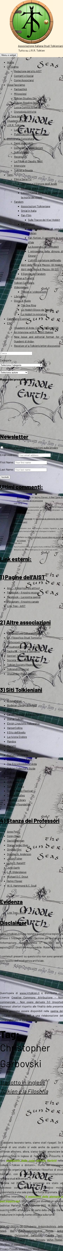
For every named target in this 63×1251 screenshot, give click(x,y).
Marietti (11, 746)
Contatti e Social (23, 75)
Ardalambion (14, 701)
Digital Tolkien (15, 718)
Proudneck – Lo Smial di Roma (24, 646)
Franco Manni (8, 1239)
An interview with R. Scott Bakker (33, 332)
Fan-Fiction (28, 224)
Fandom (18, 201)
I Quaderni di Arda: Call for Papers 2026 (36, 327)
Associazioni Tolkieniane (35, 206)
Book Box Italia (24, 497)
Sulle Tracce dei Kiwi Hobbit (44, 219)
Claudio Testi (54, 1235)
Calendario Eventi (17, 318)
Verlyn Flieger (14, 881)
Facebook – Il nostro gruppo (23, 592)
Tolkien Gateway (16, 777)
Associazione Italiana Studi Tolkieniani (40, 45)
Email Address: (9, 455)
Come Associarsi (24, 80)
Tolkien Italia (14, 781)
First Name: (7, 462)
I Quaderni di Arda (17, 120)
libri (12, 1230)
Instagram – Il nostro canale (23, 601)
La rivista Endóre (17, 736)
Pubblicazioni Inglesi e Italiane (31, 134)
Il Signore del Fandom (33, 273)
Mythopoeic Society (18, 642)
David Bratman (15, 840)
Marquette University (19, 750)
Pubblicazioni (26, 1230)
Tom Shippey (37, 1239)
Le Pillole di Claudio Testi (28, 161)
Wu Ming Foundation (19, 804)
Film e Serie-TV (22, 179)
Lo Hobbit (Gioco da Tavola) (37, 309)
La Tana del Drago (17, 116)
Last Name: (7, 469)
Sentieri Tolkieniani (18, 655)
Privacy (4, 1248)
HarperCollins (15, 727)
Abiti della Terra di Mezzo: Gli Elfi (40, 269)
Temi (10, 174)
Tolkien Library (15, 786)
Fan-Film (26, 215)
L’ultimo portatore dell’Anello (44, 260)
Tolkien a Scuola (23, 170)
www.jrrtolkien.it (10, 933)
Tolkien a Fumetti (24, 278)
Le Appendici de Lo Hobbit (43, 246)
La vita (18, 129)
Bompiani (12, 709)
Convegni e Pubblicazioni (28, 147)
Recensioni (20, 156)
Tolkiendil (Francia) (18, 669)
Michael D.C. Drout (17, 876)
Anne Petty (13, 831)
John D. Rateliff (16, 863)
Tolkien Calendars (24, 282)
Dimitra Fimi (14, 849)
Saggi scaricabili (23, 143)
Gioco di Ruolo (22, 300)
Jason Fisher (14, 858)
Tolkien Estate (15, 772)
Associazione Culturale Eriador (25, 633)
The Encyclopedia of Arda (22, 763)
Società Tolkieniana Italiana (23, 660)
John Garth (13, 867)
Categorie (5, 360)
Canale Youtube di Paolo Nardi (24, 714)
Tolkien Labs (21, 152)
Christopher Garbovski (29, 1235)
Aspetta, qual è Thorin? (34, 188)
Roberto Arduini (36, 1226)
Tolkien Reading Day (25, 102)
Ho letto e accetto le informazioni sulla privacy (31, 447)
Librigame (20, 296)
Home (10, 62)
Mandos (11, 741)
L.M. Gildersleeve (16, 872)
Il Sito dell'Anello (16, 732)
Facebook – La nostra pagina (23, 597)
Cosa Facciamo (16, 84)
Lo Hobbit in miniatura (34, 314)
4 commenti (19, 1244)
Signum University (17, 755)
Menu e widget (8, 55)
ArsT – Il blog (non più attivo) (23, 588)
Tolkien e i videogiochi (34, 291)
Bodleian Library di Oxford (22, 705)
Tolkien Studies (16, 795)
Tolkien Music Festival (20, 790)
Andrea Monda (43, 1230)
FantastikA (20, 89)
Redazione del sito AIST (28, 71)
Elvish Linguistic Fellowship (23, 723)
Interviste (19, 165)
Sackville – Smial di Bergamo (23, 651)
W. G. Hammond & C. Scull (21, 885)
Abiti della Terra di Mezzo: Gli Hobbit (41, 264)
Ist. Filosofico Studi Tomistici (24, 637)
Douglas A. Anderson (19, 854)
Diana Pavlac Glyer (17, 845)
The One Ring (28, 305)
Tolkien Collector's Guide (21, 768)
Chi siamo (13, 66)
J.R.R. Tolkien (15, 125)
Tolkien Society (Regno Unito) (24, 664)
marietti (22, 1239)
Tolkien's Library (16, 800)
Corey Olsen (13, 836)
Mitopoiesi (20, 93)
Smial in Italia (28, 210)
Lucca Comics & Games (27, 107)
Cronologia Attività (25, 111)
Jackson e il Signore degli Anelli (39, 183)
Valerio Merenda (24, 518)
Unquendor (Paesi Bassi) (21, 673)
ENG (9, 323)
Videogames (21, 287)
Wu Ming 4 (6, 1244)
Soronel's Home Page (19, 759)
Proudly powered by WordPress (27, 1248)
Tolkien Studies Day (25, 98)
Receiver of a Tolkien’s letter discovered (37, 345)
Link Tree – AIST (16, 606)
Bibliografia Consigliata (20, 138)
